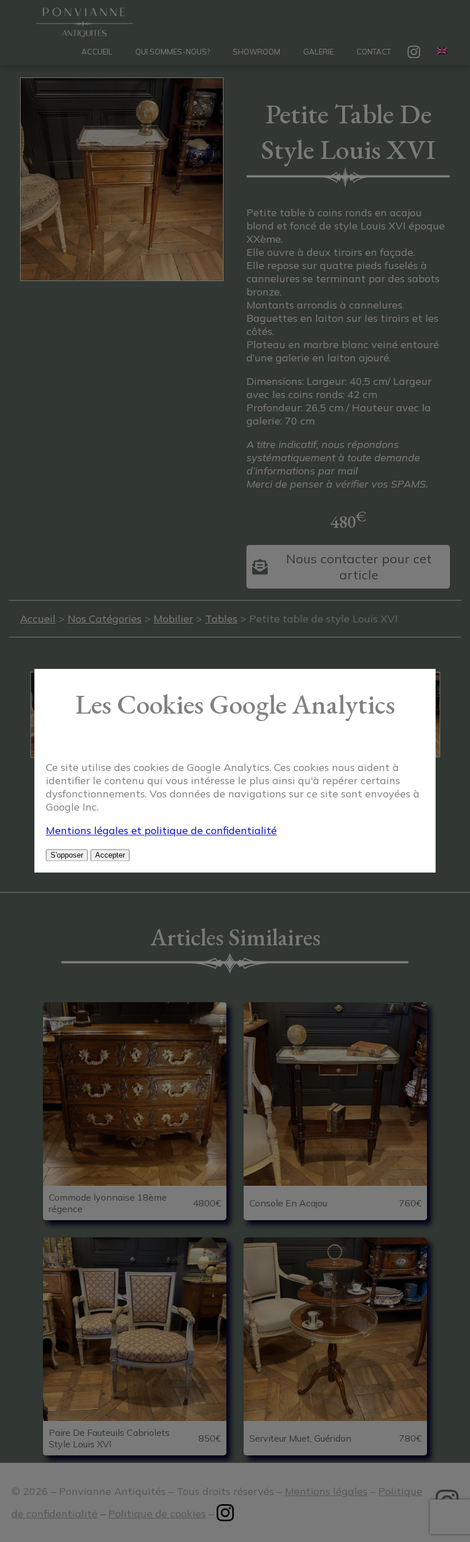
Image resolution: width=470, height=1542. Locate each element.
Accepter (110, 855)
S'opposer (66, 855)
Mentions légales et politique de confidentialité (161, 831)
